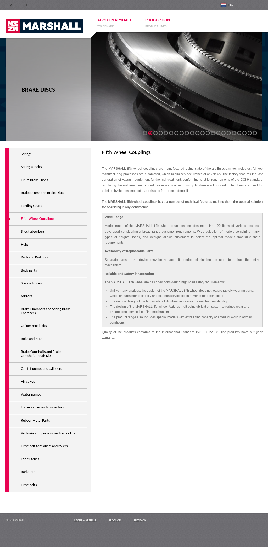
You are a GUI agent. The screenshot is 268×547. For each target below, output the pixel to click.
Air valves (28, 382)
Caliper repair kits (34, 326)
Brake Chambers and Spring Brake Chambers (46, 311)
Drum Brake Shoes (34, 180)
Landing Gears (31, 206)
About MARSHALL (85, 520)
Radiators (28, 472)
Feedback (140, 520)
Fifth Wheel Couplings (37, 219)
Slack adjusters (31, 283)
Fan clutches (30, 459)
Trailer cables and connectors (42, 408)
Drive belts (29, 485)
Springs (26, 154)
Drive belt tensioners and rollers (44, 446)
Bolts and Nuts (31, 339)
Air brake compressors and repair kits (48, 433)
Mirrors (26, 296)
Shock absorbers (32, 232)
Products (115, 520)
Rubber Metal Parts (35, 421)
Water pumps (31, 395)
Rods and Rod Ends (34, 258)
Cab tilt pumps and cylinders (41, 369)
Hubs (24, 245)
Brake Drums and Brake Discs (42, 193)
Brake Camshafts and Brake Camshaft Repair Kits (41, 354)
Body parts (29, 271)
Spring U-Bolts (31, 167)
